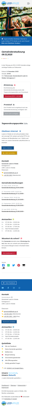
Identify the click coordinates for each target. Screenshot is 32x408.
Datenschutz (22, 385)
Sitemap (13, 385)
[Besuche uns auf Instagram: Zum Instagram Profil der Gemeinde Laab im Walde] (14, 288)
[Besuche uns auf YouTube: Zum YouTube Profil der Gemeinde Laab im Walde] (3, 288)
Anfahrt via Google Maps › (15, 368)
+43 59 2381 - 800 (10, 316)
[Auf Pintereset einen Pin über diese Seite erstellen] (18, 266)
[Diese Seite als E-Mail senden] (24, 266)
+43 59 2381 (8, 175)
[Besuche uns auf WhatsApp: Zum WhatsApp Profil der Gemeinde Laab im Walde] (20, 288)
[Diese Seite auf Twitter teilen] (13, 266)
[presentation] (10, 3)
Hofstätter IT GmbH (10, 399)
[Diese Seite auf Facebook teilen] (3, 266)
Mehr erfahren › (8, 148)
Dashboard (5, 385)
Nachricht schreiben (9, 322)
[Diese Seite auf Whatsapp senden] (8, 266)
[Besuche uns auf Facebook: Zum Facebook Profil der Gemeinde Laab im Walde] (9, 288)
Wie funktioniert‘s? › (9, 253)
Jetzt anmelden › (10, 153)
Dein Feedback (10, 283)
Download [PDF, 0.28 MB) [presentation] (13, 96)
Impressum (5, 387)
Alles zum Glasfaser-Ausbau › (11, 43)
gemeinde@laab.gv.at (11, 173)
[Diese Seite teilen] (3, 269)
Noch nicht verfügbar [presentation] (11, 113)
